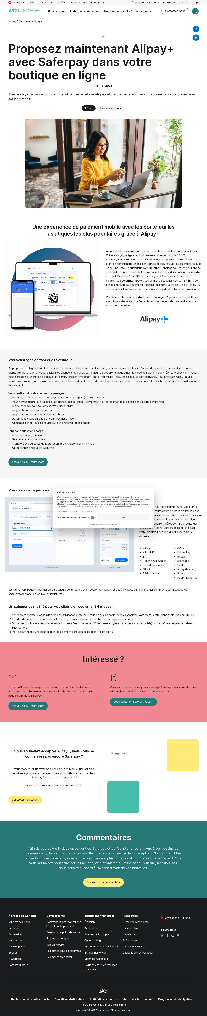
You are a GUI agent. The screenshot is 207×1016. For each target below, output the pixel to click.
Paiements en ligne (111, 108)
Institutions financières (85, 11)
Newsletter (129, 934)
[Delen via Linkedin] (196, 37)
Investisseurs (98, 3)
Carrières (62, 3)
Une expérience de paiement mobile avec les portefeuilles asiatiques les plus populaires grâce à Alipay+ (103, 230)
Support (183, 3)
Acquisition (91, 928)
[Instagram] (178, 935)
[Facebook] (167, 935)
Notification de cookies (104, 999)
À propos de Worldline (144, 2)
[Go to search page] (195, 11)
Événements (130, 940)
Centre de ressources (136, 922)
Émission (89, 922)
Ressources (143, 11)
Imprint (149, 999)
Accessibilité (131, 999)
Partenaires (46, 2)
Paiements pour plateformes (63, 950)
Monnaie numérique (96, 958)
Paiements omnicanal (59, 956)
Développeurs (79, 2)
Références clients (134, 946)
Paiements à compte (96, 934)
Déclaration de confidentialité (30, 999)
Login (196, 2)
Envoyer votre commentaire (103, 882)
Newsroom (169, 2)
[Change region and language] (192, 918)
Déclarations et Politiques (138, 952)
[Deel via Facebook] (196, 29)
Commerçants (57, 11)
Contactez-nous (175, 10)
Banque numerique (95, 952)
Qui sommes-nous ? (20, 922)
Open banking (92, 940)
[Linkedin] (162, 935)
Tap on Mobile (55, 944)
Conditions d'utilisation (69, 999)
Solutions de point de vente (63, 932)
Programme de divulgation (175, 999)
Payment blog (131, 928)
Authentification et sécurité (101, 946)
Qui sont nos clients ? (118, 11)
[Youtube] (172, 935)
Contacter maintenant (25, 799)
